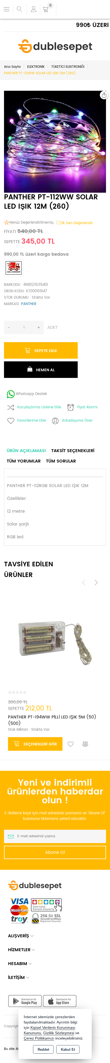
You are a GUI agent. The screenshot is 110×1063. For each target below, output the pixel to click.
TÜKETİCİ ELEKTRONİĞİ (67, 66)
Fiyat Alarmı (87, 407)
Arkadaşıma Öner (77, 421)
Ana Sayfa (12, 66)
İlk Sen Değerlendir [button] (77, 223)
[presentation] (84, 582)
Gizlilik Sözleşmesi (58, 1033)
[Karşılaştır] (85, 744)
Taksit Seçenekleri (72, 450)
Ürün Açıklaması (26, 450)
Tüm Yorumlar (24, 461)
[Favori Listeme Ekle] (71, 744)
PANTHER (28, 304)
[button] (95, 101)
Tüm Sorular (61, 461)
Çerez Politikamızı (39, 1038)
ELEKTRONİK (36, 66)
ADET (52, 327)
